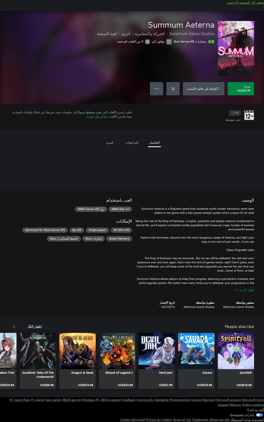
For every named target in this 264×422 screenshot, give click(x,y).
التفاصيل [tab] (154, 142)
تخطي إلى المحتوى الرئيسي (245, 2)
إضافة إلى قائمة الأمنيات (201, 89)
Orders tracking (253, 404)
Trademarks (200, 419)
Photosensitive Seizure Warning (192, 399)
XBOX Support (111, 399)
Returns (235, 404)
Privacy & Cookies (159, 419)
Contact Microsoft (132, 419)
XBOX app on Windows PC (81, 399)
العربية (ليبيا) (255, 409)
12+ (237, 113)
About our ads (219, 419)
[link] (236, 361)
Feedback (129, 399)
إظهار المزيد (246, 290)
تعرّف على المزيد (96, 116)
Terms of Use (182, 419)
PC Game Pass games (46, 399)
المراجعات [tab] (132, 142)
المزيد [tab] (109, 142)
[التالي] (14, 327)
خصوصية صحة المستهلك (247, 419)
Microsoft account (228, 399)
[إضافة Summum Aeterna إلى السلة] (173, 88)
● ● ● (157, 88)
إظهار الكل (34, 326)
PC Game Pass (19, 399)
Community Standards (152, 399)
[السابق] (22, 327)
